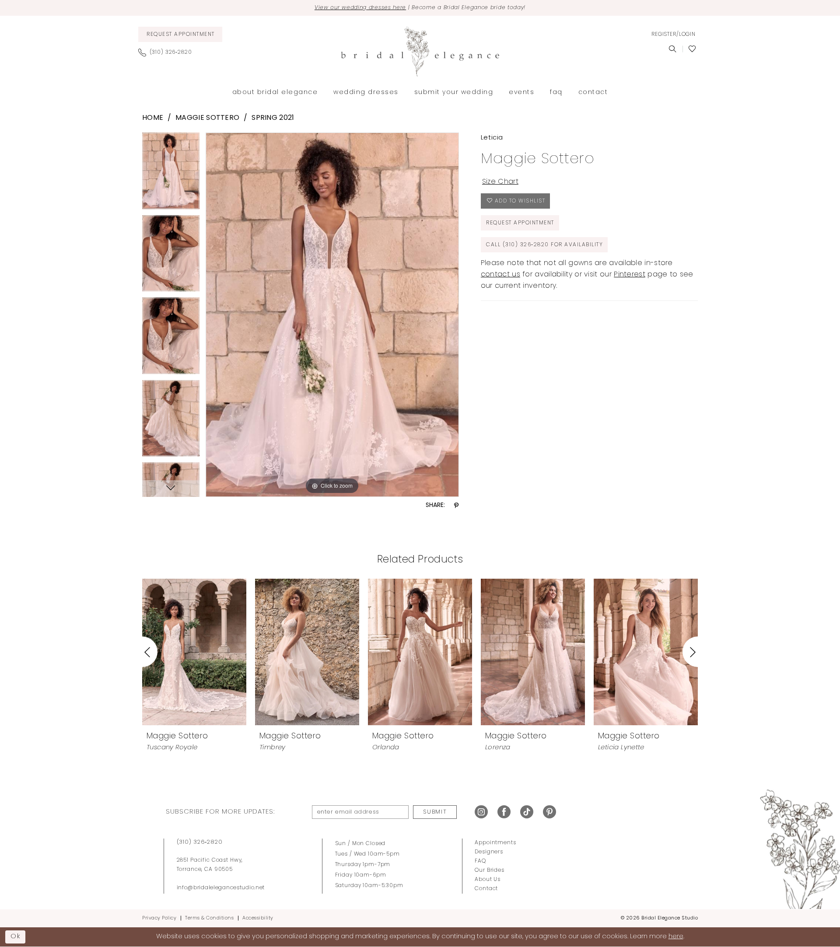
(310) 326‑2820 (200, 842)
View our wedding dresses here (360, 7)
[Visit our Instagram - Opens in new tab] (481, 812)
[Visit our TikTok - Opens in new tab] (527, 812)
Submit (435, 812)
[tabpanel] (171, 174)
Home (152, 118)
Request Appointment (520, 223)
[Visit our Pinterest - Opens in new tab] (549, 812)
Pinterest (629, 274)
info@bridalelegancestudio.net (221, 888)
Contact (486, 888)
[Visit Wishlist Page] (692, 49)
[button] (673, 34)
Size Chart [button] (500, 181)
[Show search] (672, 49)
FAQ (480, 861)
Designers (489, 852)
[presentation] (194, 652)
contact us (500, 274)
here (675, 936)
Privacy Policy (159, 918)
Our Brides (489, 870)
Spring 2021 (273, 118)
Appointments (495, 843)
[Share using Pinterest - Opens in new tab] (456, 506)
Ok (15, 936)
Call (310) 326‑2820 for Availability (544, 245)
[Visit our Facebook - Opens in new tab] (504, 812)
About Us (487, 879)
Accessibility (257, 918)
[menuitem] (180, 34)
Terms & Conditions (209, 918)
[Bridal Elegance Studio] (420, 52)
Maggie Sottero (207, 118)
